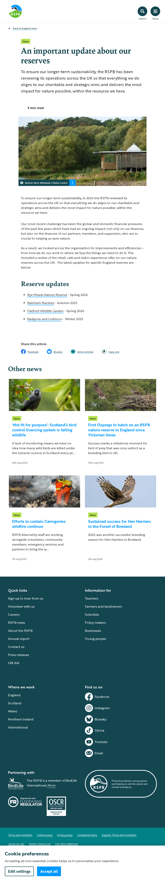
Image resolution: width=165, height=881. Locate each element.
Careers (14, 614)
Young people (95, 638)
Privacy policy (64, 834)
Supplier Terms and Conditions (119, 834)
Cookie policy (44, 834)
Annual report (18, 638)
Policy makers (95, 622)
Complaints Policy (87, 834)
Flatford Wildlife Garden (45, 310)
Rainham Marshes (40, 302)
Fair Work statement (66, 843)
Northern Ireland (20, 719)
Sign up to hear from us (25, 598)
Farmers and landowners (103, 606)
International (18, 727)
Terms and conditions (20, 834)
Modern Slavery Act (40, 843)
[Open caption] (72, 183)
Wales (12, 711)
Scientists (92, 614)
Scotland (14, 703)
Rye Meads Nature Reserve (47, 294)
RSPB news (16, 622)
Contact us (16, 646)
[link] (110, 351)
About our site (16, 843)
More (52, 785)
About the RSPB (20, 630)
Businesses (93, 630)
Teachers (91, 598)
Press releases (18, 654)
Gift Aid (13, 662)
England (14, 695)
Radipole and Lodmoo (44, 318)
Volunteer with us (21, 606)
